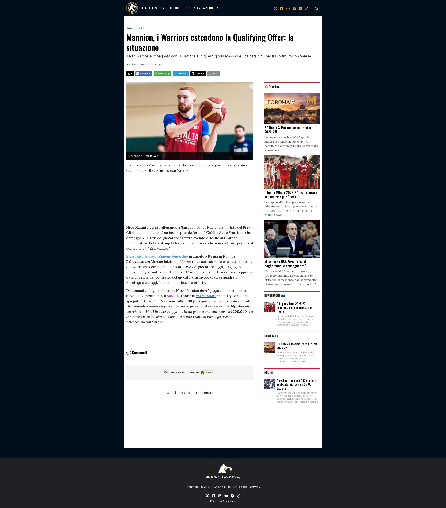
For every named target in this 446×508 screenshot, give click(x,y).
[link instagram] (288, 8)
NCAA (197, 8)
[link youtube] (294, 8)
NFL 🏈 (268, 372)
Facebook (145, 73)
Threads (199, 73)
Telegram (182, 73)
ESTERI (187, 8)
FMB (130, 64)
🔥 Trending (272, 86)
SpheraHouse (229, 501)
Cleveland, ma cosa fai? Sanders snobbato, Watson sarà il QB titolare (296, 384)
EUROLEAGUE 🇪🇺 (274, 295)
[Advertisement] (189, 200)
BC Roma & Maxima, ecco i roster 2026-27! (297, 346)
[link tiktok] (307, 8)
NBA (144, 8)
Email (215, 73)
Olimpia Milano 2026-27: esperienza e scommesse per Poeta (294, 307)
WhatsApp (164, 73)
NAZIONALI (208, 8)
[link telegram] (300, 8)
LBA (162, 8)
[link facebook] (282, 8)
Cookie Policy (231, 477)
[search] (316, 8)
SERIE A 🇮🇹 (271, 335)
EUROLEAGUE (174, 8)
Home (131, 28)
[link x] (275, 8)
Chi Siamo (212, 477)
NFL (219, 8)
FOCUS (153, 8)
